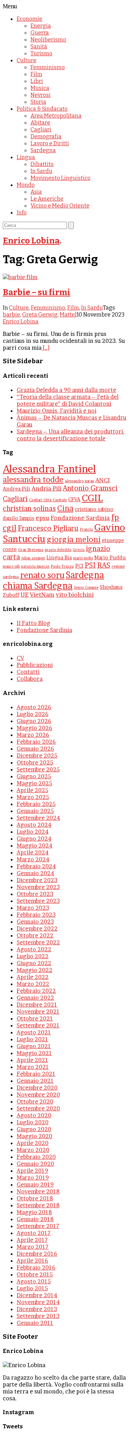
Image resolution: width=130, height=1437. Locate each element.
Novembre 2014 (38, 1302)
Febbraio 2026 (36, 741)
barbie (11, 314)
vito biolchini (75, 594)
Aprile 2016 (32, 1260)
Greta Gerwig (40, 314)
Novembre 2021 (38, 1011)
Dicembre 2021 (37, 1004)
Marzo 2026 (33, 734)
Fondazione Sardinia (80, 517)
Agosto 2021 (34, 1032)
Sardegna (43, 150)
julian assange (33, 558)
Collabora (30, 678)
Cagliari (41, 129)
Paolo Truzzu (62, 566)
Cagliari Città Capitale (48, 500)
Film (36, 74)
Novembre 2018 (38, 1191)
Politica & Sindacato (42, 109)
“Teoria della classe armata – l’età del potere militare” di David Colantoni (68, 400)
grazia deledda (58, 550)
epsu (42, 517)
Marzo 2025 (33, 797)
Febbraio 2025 (36, 803)
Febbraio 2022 (36, 990)
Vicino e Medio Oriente (60, 205)
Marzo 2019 (33, 1177)
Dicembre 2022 (37, 928)
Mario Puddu (110, 558)
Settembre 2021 (38, 1025)
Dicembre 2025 (37, 755)
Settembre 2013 (38, 1315)
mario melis (83, 558)
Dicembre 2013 (37, 1309)
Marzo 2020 (33, 1149)
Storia (38, 102)
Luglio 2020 (33, 1122)
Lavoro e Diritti (50, 143)
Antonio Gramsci (90, 488)
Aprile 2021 (32, 1059)
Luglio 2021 (32, 1039)
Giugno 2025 (34, 776)
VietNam (42, 594)
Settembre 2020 (38, 1108)
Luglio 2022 (33, 956)
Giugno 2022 (34, 963)
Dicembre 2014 (37, 1295)
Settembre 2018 (38, 1205)
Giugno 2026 (34, 720)
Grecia (79, 550)
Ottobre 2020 (35, 1101)
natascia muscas (35, 566)
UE (24, 594)
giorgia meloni (74, 539)
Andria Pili (46, 488)
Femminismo (48, 67)
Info (22, 212)
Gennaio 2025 (35, 810)
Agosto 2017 (34, 1232)
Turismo (41, 53)
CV (20, 658)
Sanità (39, 46)
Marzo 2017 (33, 1246)
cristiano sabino (94, 509)
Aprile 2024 (33, 852)
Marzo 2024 (33, 859)
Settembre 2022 (38, 942)
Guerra (40, 32)
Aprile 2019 (32, 1170)
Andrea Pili (16, 489)
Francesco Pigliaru (48, 528)
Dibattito (42, 164)
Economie (29, 19)
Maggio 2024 (34, 845)
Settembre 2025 (38, 769)
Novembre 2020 (38, 1094)
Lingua (26, 157)
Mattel (68, 314)
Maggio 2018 (34, 1212)
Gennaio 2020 (35, 1163)
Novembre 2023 (38, 887)
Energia (41, 25)
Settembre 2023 (38, 900)
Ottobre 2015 (35, 1274)
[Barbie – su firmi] (20, 277)
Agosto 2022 (34, 949)
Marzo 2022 (33, 983)
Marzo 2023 (33, 907)
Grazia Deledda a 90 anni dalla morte (66, 389)
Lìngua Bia (59, 558)
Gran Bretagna (30, 550)
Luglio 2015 (32, 1288)
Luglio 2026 (33, 714)
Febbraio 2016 (36, 1267)
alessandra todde (33, 479)
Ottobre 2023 (35, 893)
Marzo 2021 (33, 1066)
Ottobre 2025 (35, 762)
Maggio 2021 (34, 1053)
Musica (40, 88)
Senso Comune (86, 587)
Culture (26, 60)
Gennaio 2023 (35, 921)
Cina (65, 508)
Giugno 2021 (34, 1046)
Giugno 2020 (34, 1129)
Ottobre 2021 (35, 1018)
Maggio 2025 (34, 783)
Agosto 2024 (34, 824)
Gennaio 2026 (35, 748)
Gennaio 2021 (35, 1080)
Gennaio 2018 (35, 1219)
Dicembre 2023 (37, 880)
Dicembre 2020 (37, 1087)
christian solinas (29, 508)
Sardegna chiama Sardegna (53, 580)
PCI (79, 566)
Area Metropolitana (56, 115)
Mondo (26, 185)
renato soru (42, 575)
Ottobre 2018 (35, 1198)
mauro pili (11, 566)
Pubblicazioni (35, 664)
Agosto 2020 (34, 1115)
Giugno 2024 (34, 838)
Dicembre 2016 (37, 1253)
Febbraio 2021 (36, 1073)
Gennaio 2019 (35, 1184)
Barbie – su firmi (36, 292)
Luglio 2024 (33, 831)
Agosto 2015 (34, 1281)
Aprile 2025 (32, 790)
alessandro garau (79, 481)
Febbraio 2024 (36, 866)
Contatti (28, 671)
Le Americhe (47, 198)
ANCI (102, 480)
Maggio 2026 (34, 727)
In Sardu (41, 171)
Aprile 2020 (33, 1142)
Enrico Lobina (31, 241)
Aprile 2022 (33, 976)
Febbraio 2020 (36, 1156)
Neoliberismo (48, 39)
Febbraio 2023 (36, 914)
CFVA (74, 499)
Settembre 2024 (38, 817)
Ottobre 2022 (35, 935)
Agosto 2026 (34, 707)
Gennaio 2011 (35, 1322)
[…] (46, 347)
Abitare (40, 122)
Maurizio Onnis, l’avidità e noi (56, 410)
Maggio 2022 (34, 970)
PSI (90, 565)
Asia (36, 192)
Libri (37, 81)
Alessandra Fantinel (49, 469)
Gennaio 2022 (35, 997)
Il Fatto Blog (33, 623)
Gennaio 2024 (35, 873)
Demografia (46, 136)
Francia (86, 529)
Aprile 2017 (32, 1239)
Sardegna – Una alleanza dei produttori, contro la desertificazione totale (70, 435)
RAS (103, 565)
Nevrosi (41, 95)
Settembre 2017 (38, 1226)
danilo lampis (18, 518)
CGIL (92, 498)
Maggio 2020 (34, 1136)
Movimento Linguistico (60, 178)
